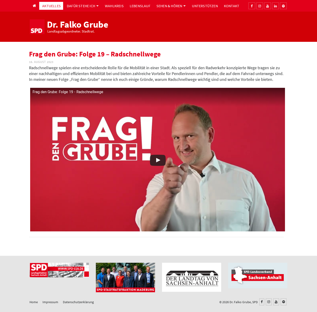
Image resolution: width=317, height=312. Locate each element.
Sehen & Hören (169, 5)
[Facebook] (251, 5)
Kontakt (231, 5)
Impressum (50, 302)
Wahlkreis (114, 5)
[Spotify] (284, 301)
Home (33, 302)
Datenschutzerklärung (78, 302)
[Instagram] (259, 5)
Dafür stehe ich (81, 5)
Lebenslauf (140, 5)
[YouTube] (276, 301)
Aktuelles (51, 5)
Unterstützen (205, 5)
